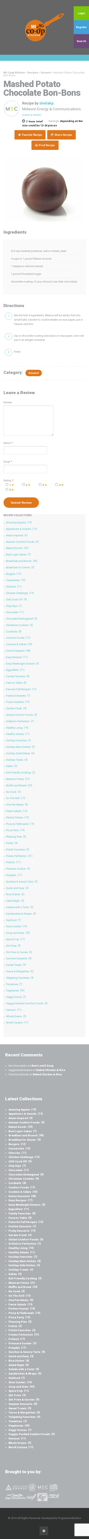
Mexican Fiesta (18, 779)
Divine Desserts (18, 650)
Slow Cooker (16, 926)
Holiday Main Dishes (20, 746)
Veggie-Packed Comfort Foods (27, 1003)
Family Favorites (18, 676)
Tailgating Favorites (20, 977)
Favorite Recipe (31, 134)
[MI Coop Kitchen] (44, 27)
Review (8, 402)
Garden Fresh (16, 708)
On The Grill (15, 798)
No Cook (13, 791)
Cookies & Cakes (19, 644)
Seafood (13, 920)
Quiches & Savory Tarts (22, 881)
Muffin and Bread (19, 785)
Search (81, 41)
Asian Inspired (17, 535)
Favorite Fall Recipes (21, 689)
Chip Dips (14, 606)
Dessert (34, 373)
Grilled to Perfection (20, 721)
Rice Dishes (15, 894)
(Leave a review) (31, 114)
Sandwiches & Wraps (21, 913)
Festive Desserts (18, 695)
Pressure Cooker (18, 868)
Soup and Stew (18, 932)
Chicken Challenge (20, 593)
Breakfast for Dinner (20, 567)
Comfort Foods (18, 637)
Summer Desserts (19, 958)
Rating (8, 480)
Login (81, 13)
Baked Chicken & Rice (50, 1070)
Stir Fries (13, 945)
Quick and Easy (17, 888)
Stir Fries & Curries (19, 952)
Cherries (14, 586)
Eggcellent (15, 669)
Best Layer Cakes (18, 554)
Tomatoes (14, 984)
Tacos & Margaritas (20, 971)
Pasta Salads (16, 811)
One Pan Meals (17, 804)
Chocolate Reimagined (21, 618)
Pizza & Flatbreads (20, 824)
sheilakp (46, 103)
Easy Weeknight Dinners (22, 663)
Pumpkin (14, 875)
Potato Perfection (19, 856)
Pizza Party (15, 830)
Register (81, 27)
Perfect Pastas (17, 817)
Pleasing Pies (16, 836)
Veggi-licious (16, 997)
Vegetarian (15, 990)
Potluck (13, 862)
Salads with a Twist (19, 907)
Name (7, 443)
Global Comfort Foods (21, 714)
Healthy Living (17, 727)
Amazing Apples (19, 522)
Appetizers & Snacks (21, 528)
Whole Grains (16, 1016)
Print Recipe (46, 145)
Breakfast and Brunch (21, 561)
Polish (12, 843)
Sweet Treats (16, 964)
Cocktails (14, 631)
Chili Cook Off (16, 599)
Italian (11, 766)
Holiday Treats (17, 759)
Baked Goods (17, 548)
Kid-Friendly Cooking (20, 772)
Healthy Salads (18, 734)
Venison (14, 1009)
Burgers (13, 573)
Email (7, 461)
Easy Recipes (17, 657)
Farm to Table (16, 682)
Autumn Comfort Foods (22, 541)
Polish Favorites (17, 849)
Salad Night (15, 900)
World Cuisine (17, 1022)
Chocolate (15, 612)
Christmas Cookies (19, 625)
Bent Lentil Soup (42, 1065)
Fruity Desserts (18, 702)
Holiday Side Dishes (20, 753)
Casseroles (15, 580)
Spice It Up (15, 939)
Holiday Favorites (18, 740)
